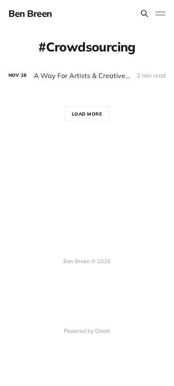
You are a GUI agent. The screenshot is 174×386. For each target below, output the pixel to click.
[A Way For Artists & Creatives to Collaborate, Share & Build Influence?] (87, 75)
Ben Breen (30, 13)
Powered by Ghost (87, 330)
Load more (87, 114)
